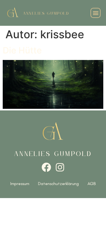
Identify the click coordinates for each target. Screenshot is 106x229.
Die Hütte (22, 50)
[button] (96, 13)
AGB (92, 183)
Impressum (19, 183)
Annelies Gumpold (46, 13)
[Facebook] (46, 167)
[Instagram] (60, 167)
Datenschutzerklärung (58, 183)
